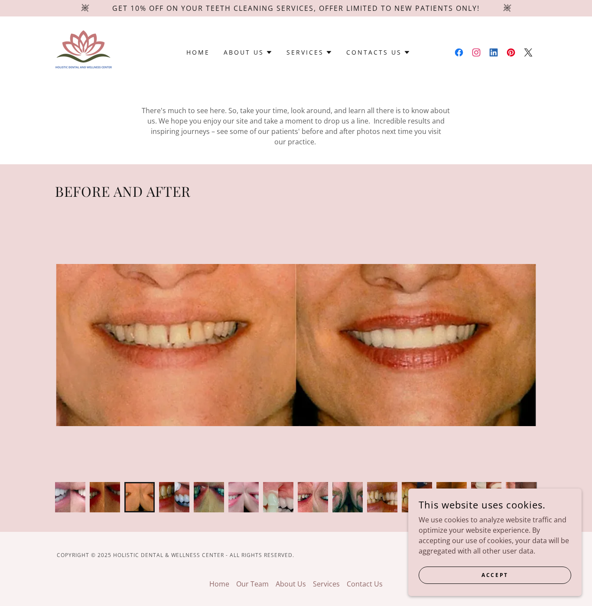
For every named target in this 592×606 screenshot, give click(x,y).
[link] (83, 51)
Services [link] (326, 584)
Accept (494, 575)
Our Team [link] (252, 584)
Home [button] (219, 584)
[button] (248, 52)
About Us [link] (291, 584)
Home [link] (198, 52)
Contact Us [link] (365, 584)
